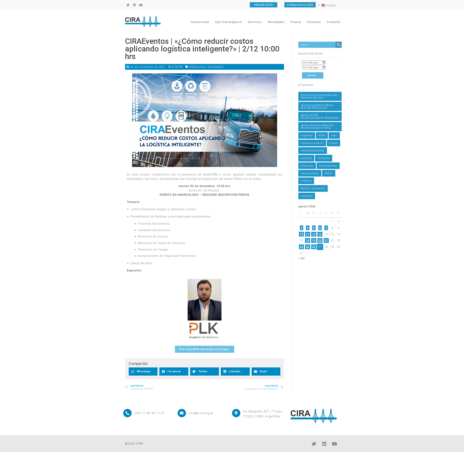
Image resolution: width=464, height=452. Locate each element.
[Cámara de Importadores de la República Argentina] (143, 21)
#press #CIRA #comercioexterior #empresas (320, 116)
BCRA (321, 135)
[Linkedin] (324, 443)
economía (324, 158)
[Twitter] (314, 443)
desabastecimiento (312, 150)
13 (320, 234)
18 (307, 240)
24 (301, 246)
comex (333, 143)
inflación (306, 180)
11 (307, 234)
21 (326, 240)
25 (307, 246)
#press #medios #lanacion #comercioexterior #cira (317, 126)
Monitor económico (313, 188)
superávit (306, 195)
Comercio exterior (312, 143)
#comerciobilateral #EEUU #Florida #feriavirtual (317, 106)
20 (320, 240)
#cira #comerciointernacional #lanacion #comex (319, 96)
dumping (306, 158)
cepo (334, 135)
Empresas (307, 165)
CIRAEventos (197, 66)
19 (313, 240)
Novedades (216, 66)
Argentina (307, 135)
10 (301, 234)
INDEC (329, 173)
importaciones (310, 173)
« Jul (301, 258)
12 (313, 234)
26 (313, 246)
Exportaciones (328, 165)
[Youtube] (334, 443)
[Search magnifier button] (338, 45)
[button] (143, 371)
